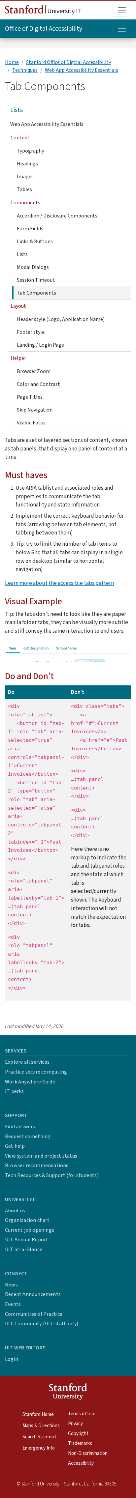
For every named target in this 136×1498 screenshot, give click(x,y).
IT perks (14, 1091)
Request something (28, 1136)
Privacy (75, 1423)
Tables (24, 189)
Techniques (25, 70)
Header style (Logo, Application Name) (61, 319)
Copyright (78, 1433)
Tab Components (36, 293)
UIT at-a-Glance (23, 1249)
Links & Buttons (35, 241)
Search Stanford (39, 1436)
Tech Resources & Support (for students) (52, 1175)
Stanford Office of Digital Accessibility (68, 62)
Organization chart (27, 1220)
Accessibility (81, 1463)
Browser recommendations (37, 1165)
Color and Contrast (38, 384)
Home (12, 62)
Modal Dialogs (33, 267)
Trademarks (80, 1443)
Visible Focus (31, 422)
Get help (15, 1146)
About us (15, 1210)
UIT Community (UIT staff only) (41, 1323)
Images (25, 176)
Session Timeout (36, 280)
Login (11, 1359)
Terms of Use (81, 1413)
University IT (64, 11)
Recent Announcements (33, 1294)
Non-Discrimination (88, 1453)
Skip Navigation (34, 410)
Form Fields (30, 228)
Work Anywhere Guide (30, 1081)
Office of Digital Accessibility (43, 28)
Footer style (31, 332)
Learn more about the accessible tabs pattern (59, 583)
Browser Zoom (34, 371)
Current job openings (29, 1230)
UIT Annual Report (26, 1239)
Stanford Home (38, 1414)
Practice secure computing (36, 1072)
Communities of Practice (34, 1314)
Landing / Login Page (40, 345)
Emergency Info (38, 1448)
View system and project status (41, 1156)
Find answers (20, 1126)
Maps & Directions (41, 1425)
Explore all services (27, 1062)
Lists (16, 110)
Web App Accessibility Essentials (81, 70)
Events (13, 1304)
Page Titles (30, 397)
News (11, 1284)
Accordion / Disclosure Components (57, 215)
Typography (30, 151)
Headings (27, 163)
